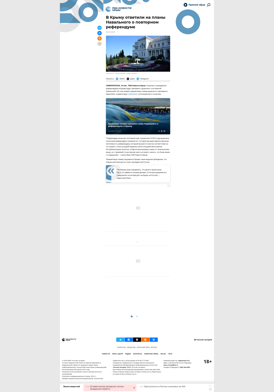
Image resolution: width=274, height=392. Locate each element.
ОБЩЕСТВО (131, 347)
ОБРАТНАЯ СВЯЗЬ (151, 354)
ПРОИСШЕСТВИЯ (143, 347)
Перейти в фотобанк (131, 73)
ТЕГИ (170, 354)
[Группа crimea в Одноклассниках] (145, 340)
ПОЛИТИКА (121, 347)
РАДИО (128, 354)
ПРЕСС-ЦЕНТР (117, 354)
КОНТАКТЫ (137, 354)
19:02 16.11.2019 (110, 32)
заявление (132, 94)
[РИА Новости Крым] (118, 9)
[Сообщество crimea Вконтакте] (129, 340)
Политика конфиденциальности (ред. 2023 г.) (79, 376)
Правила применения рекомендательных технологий (82, 378)
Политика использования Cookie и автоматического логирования (82, 373)
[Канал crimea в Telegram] (120, 340)
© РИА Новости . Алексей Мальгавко (115, 73)
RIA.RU (163, 354)
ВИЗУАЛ (154, 347)
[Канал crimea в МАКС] (154, 340)
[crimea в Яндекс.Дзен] (137, 340)
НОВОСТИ (106, 354)
